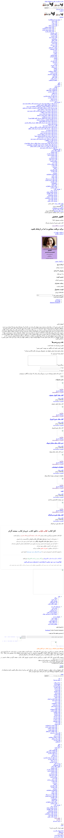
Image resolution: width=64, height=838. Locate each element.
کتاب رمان (54, 22)
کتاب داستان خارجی (52, 153)
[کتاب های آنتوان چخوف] (60, 387)
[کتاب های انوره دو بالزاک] (60, 507)
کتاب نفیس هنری (49, 31)
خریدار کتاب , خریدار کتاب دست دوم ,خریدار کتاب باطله (42, 128)
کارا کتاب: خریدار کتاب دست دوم (48, 147)
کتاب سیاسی (53, 187)
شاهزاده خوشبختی (57, 467)
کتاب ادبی (54, 162)
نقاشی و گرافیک (53, 47)
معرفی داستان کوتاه (52, 192)
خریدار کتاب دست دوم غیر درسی (48, 133)
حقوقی (55, 68)
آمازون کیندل (53, 72)
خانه (62, 203)
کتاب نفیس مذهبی (49, 27)
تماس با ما (54, 618)
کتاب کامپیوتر (53, 170)
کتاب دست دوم (53, 37)
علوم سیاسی (53, 55)
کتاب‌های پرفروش (52, 74)
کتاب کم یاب (54, 61)
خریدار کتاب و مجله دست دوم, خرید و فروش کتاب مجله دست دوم (40, 103)
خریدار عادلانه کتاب (52, 142)
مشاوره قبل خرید (52, 624)
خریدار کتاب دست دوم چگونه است (48, 121)
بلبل (62, 206)
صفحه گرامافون (53, 80)
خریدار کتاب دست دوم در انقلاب (49, 112)
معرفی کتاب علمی (52, 201)
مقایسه (58, 819)
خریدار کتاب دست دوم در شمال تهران (47, 109)
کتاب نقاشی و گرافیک (51, 731)
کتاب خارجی (54, 65)
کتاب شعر (54, 77)
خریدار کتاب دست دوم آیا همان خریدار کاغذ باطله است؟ (42, 118)
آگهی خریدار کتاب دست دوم (50, 125)
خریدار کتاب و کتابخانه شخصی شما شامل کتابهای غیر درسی (41, 106)
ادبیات (55, 64)
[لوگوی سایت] (58, 6)
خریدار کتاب (54, 609)
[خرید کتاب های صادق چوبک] (60, 435)
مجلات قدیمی (53, 34)
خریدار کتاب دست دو (51, 130)
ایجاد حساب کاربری (58, 830)
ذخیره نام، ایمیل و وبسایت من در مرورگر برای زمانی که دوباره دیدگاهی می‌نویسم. (40, 373)
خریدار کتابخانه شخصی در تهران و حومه (47, 119)
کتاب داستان (54, 152)
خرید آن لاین (54, 94)
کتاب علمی (54, 175)
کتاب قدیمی (54, 36)
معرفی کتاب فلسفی (52, 193)
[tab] (57, 299)
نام (62, 367)
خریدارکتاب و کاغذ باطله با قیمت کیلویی (47, 105)
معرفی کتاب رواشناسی (51, 198)
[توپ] (60, 483)
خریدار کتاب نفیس (52, 124)
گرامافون (54, 75)
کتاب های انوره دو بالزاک (55, 515)
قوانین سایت (54, 619)
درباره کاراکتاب (53, 611)
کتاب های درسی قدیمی (51, 180)
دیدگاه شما (60, 365)
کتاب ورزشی (53, 44)
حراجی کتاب (54, 78)
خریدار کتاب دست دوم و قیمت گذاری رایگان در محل (43, 127)
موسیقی (55, 172)
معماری (55, 50)
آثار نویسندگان (53, 602)
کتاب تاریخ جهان (53, 159)
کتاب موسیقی (53, 49)
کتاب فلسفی (53, 181)
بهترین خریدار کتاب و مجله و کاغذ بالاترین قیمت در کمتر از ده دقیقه (40, 108)
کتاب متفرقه (53, 33)
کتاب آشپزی (54, 171)
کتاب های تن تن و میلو (51, 178)
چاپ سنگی (54, 67)
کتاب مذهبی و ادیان (52, 164)
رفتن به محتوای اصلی (50, 1)
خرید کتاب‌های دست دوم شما (34, 551)
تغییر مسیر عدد (58, 295)
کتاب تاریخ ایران (53, 158)
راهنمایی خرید (56, 616)
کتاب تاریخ (54, 21)
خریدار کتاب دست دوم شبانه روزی (48, 114)
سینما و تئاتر (54, 41)
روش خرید (54, 599)
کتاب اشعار (54, 184)
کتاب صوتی (54, 177)
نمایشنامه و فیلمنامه (52, 174)
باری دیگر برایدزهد (58, 211)
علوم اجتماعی (53, 56)
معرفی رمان (53, 190)
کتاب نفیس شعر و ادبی (48, 30)
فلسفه (55, 69)
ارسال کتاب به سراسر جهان (50, 614)
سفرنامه (55, 62)
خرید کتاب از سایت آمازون (50, 96)
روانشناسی (54, 39)
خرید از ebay (54, 99)
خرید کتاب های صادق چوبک (55, 443)
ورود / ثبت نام (56, 821)
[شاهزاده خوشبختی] (60, 459)
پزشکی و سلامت (52, 71)
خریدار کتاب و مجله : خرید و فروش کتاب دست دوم (44, 139)
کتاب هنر (55, 46)
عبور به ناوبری (59, 1)
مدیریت (55, 52)
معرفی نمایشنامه (52, 195)
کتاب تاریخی (54, 156)
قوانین (55, 87)
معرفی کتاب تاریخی (52, 196)
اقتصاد (55, 58)
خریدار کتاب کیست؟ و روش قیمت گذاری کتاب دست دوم (42, 111)
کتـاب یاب (54, 608)
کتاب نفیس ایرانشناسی (48, 28)
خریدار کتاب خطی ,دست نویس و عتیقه (47, 115)
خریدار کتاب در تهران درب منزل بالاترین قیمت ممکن (43, 146)
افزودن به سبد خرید (58, 296)
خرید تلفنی (54, 93)
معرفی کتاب (54, 601)
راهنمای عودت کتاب (52, 612)
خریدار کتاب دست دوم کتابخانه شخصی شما (46, 136)
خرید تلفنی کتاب (53, 621)
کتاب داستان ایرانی (52, 155)
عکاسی (55, 53)
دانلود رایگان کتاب (52, 604)
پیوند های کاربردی (55, 606)
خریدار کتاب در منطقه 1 (51, 140)
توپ (62, 491)
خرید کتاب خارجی (52, 91)
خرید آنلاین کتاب (53, 622)
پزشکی (55, 168)
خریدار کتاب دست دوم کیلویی (49, 116)
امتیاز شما (60, 353)
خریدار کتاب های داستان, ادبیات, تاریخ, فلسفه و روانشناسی (42, 144)
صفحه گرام (31, 535)
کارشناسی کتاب (53, 88)
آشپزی (55, 59)
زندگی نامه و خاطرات (51, 186)
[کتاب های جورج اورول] (60, 411)
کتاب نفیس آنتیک (53, 25)
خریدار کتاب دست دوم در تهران (49, 131)
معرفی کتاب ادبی (52, 199)
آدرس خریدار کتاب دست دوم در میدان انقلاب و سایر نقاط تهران (40, 143)
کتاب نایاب (54, 24)
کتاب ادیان (54, 43)
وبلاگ (55, 598)
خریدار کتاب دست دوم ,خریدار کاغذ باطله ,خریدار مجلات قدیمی (41, 122)
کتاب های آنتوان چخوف (56, 395)
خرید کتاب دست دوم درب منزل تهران (47, 137)
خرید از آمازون (53, 100)
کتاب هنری (54, 165)
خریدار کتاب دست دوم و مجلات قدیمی (47, 134)
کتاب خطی (54, 40)
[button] (58, 401)
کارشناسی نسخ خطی (51, 90)
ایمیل (61, 370)
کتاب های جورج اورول (56, 419)
